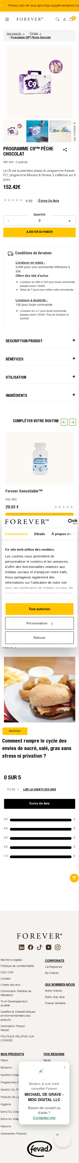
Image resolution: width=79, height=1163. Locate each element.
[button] (16, 34)
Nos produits (16, 34)
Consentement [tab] (16, 534)
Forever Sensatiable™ (23, 492)
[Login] (63, 18)
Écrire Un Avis (39, 803)
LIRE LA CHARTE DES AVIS (39, 789)
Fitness (34, 33)
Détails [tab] (39, 534)
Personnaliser (37, 623)
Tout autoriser (39, 609)
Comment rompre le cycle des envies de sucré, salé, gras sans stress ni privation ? (36, 749)
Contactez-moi (44, 1117)
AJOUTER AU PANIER (40, 232)
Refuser (40, 637)
